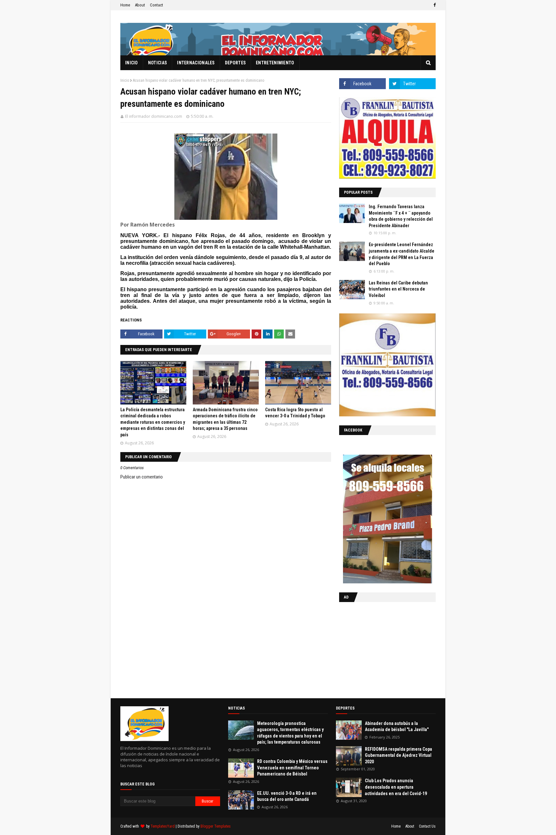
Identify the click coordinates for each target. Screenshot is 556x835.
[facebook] (434, 5)
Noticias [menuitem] (157, 62)
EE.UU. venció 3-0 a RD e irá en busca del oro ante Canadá (287, 796)
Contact (156, 5)
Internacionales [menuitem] (196, 62)
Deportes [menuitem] (235, 62)
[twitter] (412, 83)
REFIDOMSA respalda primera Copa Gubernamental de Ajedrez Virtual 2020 (398, 755)
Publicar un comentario (141, 476)
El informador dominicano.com (153, 116)
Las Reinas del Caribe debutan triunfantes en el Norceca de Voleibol (398, 289)
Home (125, 5)
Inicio (124, 80)
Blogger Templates (215, 826)
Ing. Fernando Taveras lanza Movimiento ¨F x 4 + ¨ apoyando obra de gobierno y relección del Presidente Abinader (401, 216)
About (140, 5)
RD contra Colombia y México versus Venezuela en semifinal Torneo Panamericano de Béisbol (292, 767)
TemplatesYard (163, 826)
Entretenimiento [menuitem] (275, 62)
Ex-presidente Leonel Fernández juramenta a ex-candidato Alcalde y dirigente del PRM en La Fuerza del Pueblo (401, 254)
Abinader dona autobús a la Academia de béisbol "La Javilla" (397, 726)
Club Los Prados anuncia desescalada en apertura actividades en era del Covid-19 (396, 787)
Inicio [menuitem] (131, 62)
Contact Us (427, 826)
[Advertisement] (379, 648)
